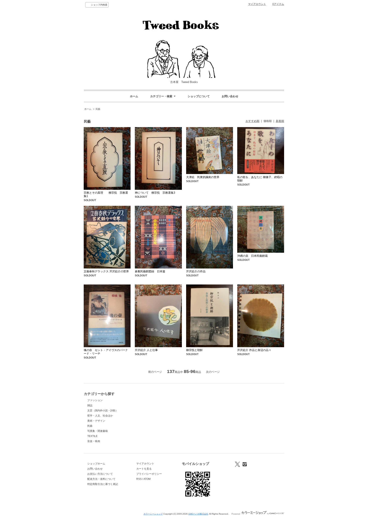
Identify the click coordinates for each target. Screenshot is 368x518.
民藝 (98, 109)
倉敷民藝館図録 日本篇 (150, 271)
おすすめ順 (252, 121)
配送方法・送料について (101, 478)
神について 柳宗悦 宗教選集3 (155, 192)
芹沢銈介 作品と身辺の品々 (254, 350)
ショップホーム (96, 463)
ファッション (95, 400)
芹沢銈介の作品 (196, 271)
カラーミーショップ (153, 514)
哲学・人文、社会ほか (100, 415)
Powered (236, 514)
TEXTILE (92, 436)
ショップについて (199, 96)
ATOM (147, 478)
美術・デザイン (96, 420)
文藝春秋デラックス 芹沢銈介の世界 (106, 271)
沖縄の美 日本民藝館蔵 (252, 255)
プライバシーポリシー (149, 473)
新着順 (280, 121)
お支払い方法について (100, 473)
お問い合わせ (230, 96)
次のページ (213, 371)
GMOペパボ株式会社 (198, 514)
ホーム (134, 96)
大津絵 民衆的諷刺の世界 (202, 177)
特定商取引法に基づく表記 (102, 484)
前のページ (155, 371)
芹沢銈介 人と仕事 (146, 350)
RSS (139, 478)
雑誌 (89, 405)
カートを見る (144, 468)
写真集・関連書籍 (97, 430)
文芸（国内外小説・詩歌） (102, 410)
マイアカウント (257, 4)
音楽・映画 (93, 441)
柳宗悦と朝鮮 (194, 350)
